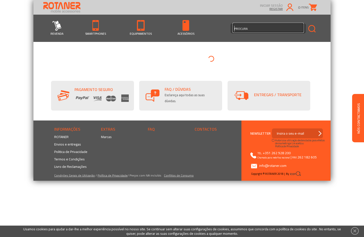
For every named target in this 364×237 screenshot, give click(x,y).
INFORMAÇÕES (67, 129)
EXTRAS (108, 129)
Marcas (106, 137)
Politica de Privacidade (70, 151)
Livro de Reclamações (70, 166)
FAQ (151, 129)
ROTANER (61, 137)
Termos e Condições (69, 159)
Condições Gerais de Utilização (74, 175)
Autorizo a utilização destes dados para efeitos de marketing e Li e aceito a (300, 142)
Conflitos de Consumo (179, 175)
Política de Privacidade (113, 175)
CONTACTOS (206, 129)
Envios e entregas (67, 144)
